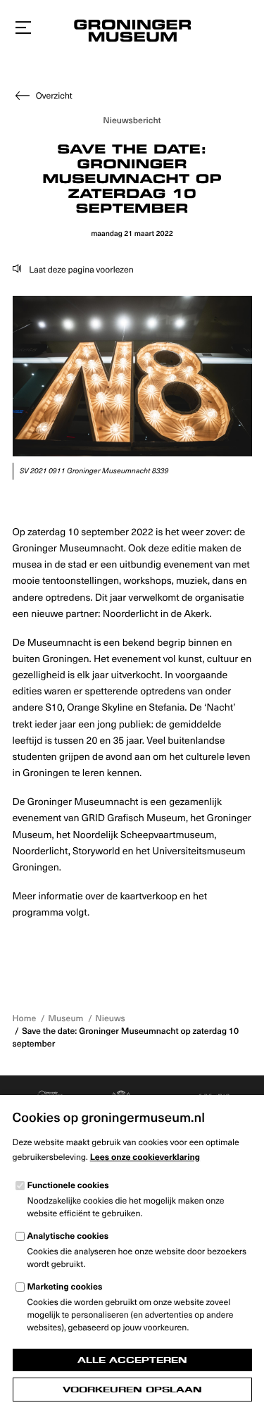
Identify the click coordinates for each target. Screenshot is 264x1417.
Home (25, 1018)
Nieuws (110, 1018)
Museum (65, 1018)
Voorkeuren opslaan (132, 1389)
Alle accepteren (132, 1360)
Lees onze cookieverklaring (145, 1157)
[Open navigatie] (23, 28)
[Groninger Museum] (131, 32)
